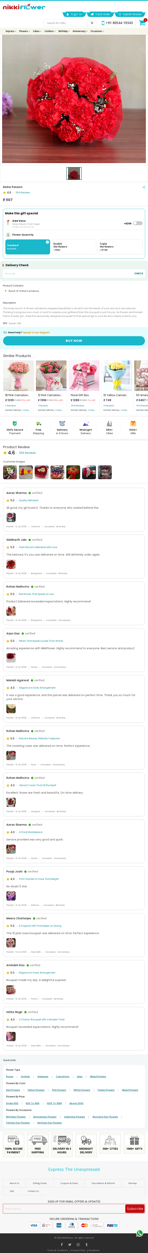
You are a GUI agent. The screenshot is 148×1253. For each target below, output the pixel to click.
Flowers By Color (15, 1083)
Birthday (63, 31)
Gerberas (42, 1076)
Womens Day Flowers (105, 1117)
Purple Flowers (106, 1090)
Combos (49, 31)
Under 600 (12, 1103)
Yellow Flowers (36, 1090)
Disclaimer (94, 1250)
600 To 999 (32, 1103)
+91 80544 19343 (119, 22)
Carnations (62, 1076)
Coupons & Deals (69, 1183)
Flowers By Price (15, 1096)
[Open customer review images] (10, 472)
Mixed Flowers (98, 1076)
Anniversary (79, 31)
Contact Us (33, 1191)
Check (138, 273)
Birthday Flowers (16, 1117)
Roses (9, 1076)
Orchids (25, 1076)
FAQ (12, 1191)
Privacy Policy (78, 1250)
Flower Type (13, 1069)
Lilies (79, 1076)
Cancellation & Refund (103, 1183)
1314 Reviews (23, 192)
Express (10, 31)
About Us (14, 1183)
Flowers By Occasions (19, 1110)
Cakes (36, 31)
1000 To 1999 (54, 1103)
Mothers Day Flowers (49, 1123)
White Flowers (82, 1090)
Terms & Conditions (57, 1250)
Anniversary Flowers (44, 1117)
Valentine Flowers (74, 1117)
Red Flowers (13, 1090)
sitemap (132, 1183)
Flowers (24, 31)
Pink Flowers (59, 1090)
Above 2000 (76, 1103)
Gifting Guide (40, 1183)
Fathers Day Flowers (18, 1123)
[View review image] (74, 517)
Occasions (97, 31)
